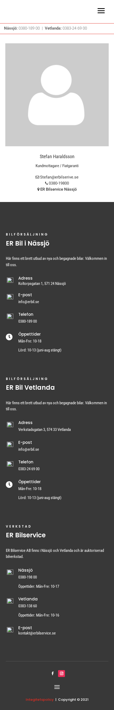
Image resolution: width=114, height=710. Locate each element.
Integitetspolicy (40, 699)
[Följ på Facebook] (52, 673)
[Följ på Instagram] (61, 673)
